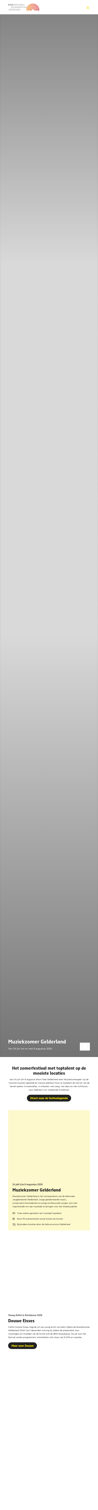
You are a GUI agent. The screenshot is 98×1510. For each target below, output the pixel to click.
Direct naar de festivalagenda (49, 1098)
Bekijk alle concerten (49, 1404)
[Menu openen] (88, 7)
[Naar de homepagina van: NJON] (23, 7)
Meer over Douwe (22, 1346)
